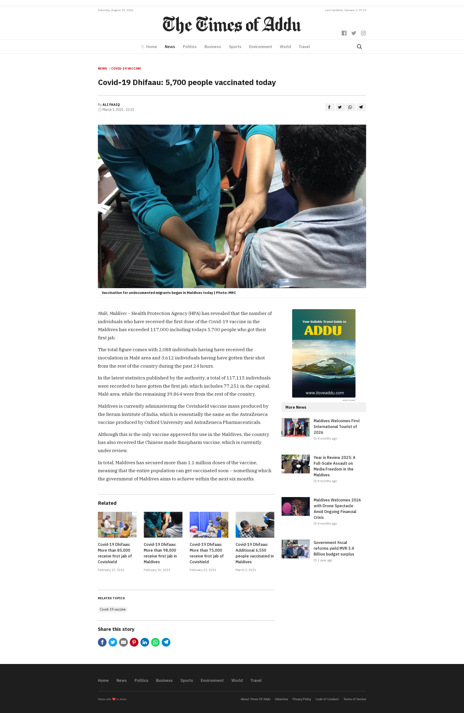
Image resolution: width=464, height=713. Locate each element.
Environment (260, 46)
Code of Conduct (327, 699)
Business (212, 46)
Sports (235, 46)
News (170, 46)
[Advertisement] (324, 616)
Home (151, 46)
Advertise (281, 699)
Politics (190, 46)
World (285, 46)
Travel (304, 46)
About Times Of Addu (255, 699)
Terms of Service (354, 699)
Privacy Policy (302, 699)
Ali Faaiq (111, 104)
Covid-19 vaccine (126, 68)
